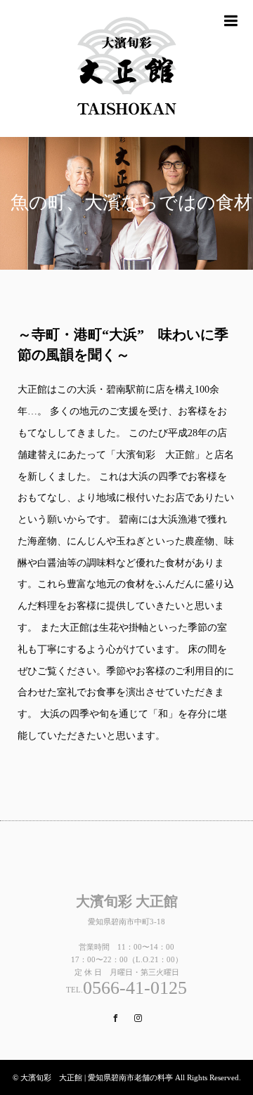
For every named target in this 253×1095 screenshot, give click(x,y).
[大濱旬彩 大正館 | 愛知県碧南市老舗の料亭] (126, 68)
